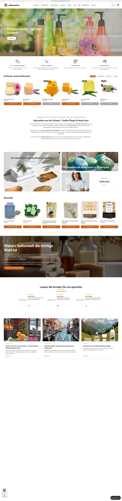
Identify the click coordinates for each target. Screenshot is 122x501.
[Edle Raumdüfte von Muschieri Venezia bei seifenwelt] (61, 329)
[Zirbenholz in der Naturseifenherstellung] (99, 329)
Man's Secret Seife (27, 221)
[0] (117, 5)
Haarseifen (93, 76)
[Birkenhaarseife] (32, 88)
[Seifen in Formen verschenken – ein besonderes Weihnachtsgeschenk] (22, 329)
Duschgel (115, 76)
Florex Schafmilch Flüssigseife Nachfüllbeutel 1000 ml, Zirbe (49, 221)
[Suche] (112, 5)
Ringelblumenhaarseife (47, 99)
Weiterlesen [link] (8, 356)
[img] (61, 289)
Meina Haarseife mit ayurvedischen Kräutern (89, 221)
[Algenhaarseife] (109, 88)
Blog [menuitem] (79, 5)
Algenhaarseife (103, 99)
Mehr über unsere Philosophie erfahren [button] (14, 268)
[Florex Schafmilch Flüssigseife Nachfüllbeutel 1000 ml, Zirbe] (51, 210)
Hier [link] (104, 185)
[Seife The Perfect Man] (13, 210)
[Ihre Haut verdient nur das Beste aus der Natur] (32, 171)
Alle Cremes (109, 76)
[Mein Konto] (115, 5)
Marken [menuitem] (69, 5)
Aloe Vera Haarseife (85, 99)
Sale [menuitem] (75, 5)
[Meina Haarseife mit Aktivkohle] (109, 210)
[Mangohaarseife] (71, 88)
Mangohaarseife (65, 99)
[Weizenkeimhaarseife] (13, 88)
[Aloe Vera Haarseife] (90, 88)
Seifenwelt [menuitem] (36, 5)
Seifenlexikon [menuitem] (85, 5)
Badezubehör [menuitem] (45, 5)
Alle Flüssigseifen (100, 76)
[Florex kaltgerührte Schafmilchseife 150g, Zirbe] (71, 210)
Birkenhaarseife (26, 99)
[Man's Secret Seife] (32, 210)
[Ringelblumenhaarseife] (51, 88)
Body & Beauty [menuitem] (54, 5)
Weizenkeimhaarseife (9, 99)
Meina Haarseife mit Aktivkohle (107, 221)
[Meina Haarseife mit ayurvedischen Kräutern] (90, 210)
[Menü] (6, 488)
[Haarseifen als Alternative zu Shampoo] (90, 161)
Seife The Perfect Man (9, 221)
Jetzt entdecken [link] (31, 161)
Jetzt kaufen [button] (11, 36)
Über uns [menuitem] (94, 5)
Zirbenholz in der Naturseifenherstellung (97, 346)
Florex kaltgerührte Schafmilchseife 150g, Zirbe (70, 221)
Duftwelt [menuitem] (63, 5)
